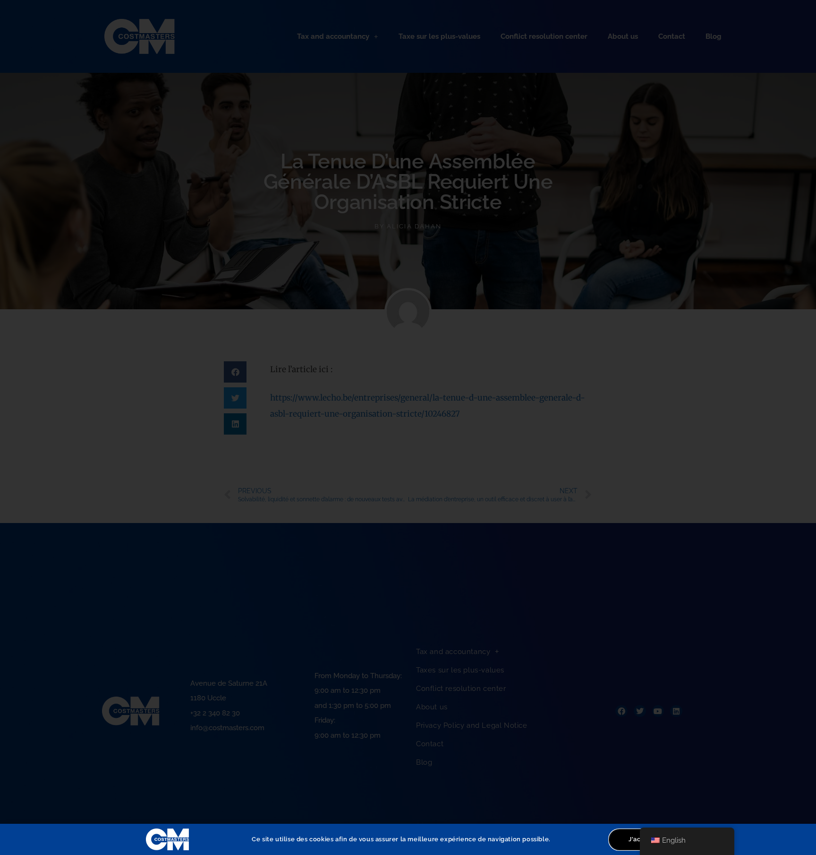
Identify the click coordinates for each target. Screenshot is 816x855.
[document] (408, 427)
